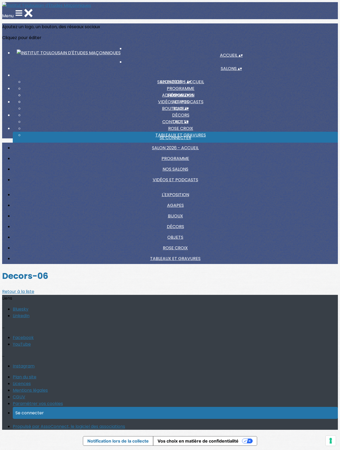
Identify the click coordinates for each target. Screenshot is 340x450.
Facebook (23, 338)
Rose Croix (180, 128)
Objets (175, 237)
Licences (22, 384)
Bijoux (175, 216)
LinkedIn (21, 316)
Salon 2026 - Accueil (175, 148)
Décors (180, 115)
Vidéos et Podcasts (175, 180)
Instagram (24, 366)
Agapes (180, 102)
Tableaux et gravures (175, 258)
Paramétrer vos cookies (38, 404)
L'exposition (175, 195)
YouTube (22, 344)
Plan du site (24, 377)
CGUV (19, 397)
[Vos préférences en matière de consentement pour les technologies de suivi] (331, 441)
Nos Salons (175, 169)
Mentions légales (30, 390)
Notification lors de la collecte (118, 441)
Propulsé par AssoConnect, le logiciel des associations (69, 426)
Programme (180, 88)
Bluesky (20, 309)
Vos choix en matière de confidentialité (198, 441)
